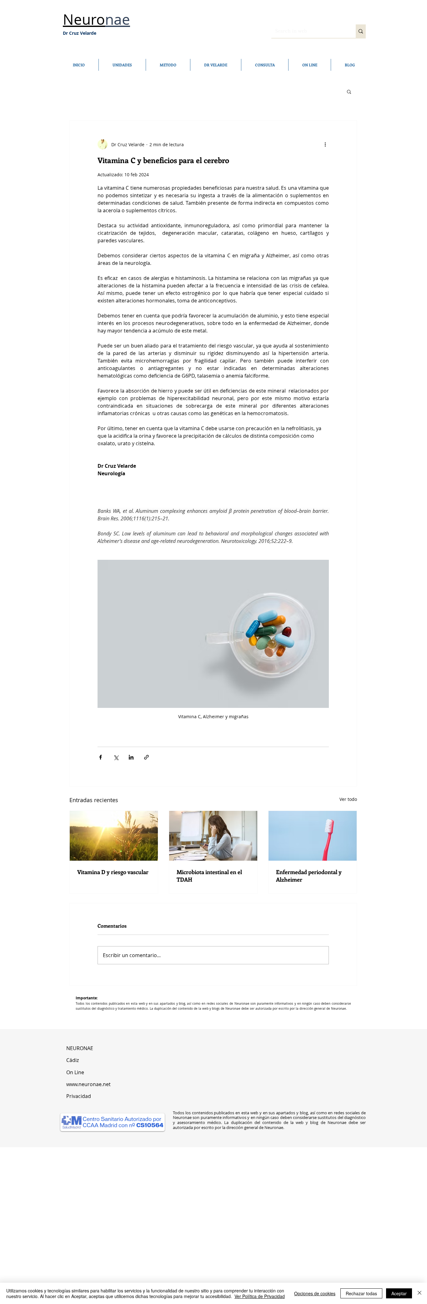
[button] (349, 91)
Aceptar (399, 1293)
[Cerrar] (419, 1293)
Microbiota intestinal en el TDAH (209, 875)
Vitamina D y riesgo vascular (112, 872)
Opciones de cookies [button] (314, 1293)
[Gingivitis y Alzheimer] (313, 836)
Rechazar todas (361, 1293)
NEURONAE (80, 1048)
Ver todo (348, 799)
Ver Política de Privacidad (259, 1296)
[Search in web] (361, 31)
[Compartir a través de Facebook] (100, 757)
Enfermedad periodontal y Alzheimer (309, 875)
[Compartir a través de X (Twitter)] (116, 757)
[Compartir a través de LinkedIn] (131, 757)
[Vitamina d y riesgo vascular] (114, 836)
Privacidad (78, 1096)
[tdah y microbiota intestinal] (213, 836)
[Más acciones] (325, 144)
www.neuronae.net (88, 1084)
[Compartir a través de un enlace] (146, 757)
